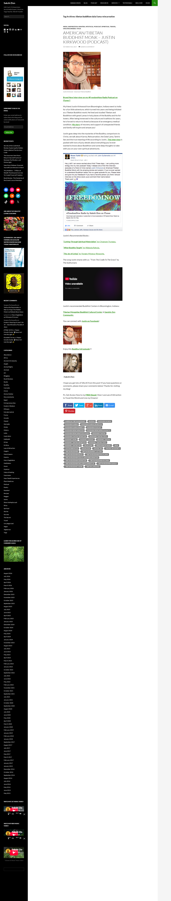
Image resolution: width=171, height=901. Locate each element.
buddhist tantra (103, 439)
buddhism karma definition (91, 424)
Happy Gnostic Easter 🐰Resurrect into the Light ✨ (13, 332)
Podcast (94, 3)
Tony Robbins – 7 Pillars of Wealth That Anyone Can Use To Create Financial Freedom (13, 173)
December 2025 (9, 594)
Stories (6, 511)
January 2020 (8, 727)
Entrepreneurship (10, 403)
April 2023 (7, 658)
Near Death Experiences (12, 478)
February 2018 (9, 736)
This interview (114, 139)
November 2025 (9, 597)
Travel (113, 26)
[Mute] (21, 814)
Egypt (6, 400)
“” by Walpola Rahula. (81, 247)
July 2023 (7, 649)
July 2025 (7, 609)
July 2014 (7, 781)
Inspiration (73, 26)
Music (148, 3)
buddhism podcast (94, 427)
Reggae (6, 496)
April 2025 (7, 615)
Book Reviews (8, 379)
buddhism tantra (99, 433)
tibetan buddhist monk (74, 466)
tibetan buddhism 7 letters (92, 451)
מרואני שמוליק (8, 330)
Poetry (6, 487)
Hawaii (6, 421)
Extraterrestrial (9, 412)
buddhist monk (71, 439)
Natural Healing (9, 472)
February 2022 (9, 685)
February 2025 (9, 618)
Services (115, 3)
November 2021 (9, 688)
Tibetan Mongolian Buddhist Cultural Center (82, 312)
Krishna (6, 445)
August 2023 (8, 646)
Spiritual (105, 26)
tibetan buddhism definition (75, 460)
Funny (6, 415)
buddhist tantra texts (97, 442)
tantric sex (98, 448)
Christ (6, 391)
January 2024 (8, 640)
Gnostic (6, 418)
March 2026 (8, 585)
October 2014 (8, 772)
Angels (6, 364)
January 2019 (8, 733)
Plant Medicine (9, 481)
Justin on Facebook (90, 321)
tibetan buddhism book (74, 454)
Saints (6, 499)
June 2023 (7, 652)
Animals (6, 370)
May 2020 (7, 718)
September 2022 (9, 673)
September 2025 (9, 603)
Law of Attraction (9, 448)
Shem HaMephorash (10, 502)
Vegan (6, 526)
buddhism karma (71, 424)
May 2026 (7, 579)
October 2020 (8, 703)
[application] (14, 810)
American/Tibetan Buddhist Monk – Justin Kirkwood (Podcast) (89, 37)
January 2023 (8, 667)
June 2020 (7, 715)
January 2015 (8, 766)
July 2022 (7, 676)
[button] (9, 85)
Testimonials (127, 3)
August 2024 (8, 631)
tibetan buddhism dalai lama (97, 454)
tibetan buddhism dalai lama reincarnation (81, 457)
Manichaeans (8, 454)
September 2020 (9, 706)
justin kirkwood (71, 448)
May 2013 (7, 793)
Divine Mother (8, 394)
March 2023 (8, 661)
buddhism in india (104, 421)
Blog (86, 3)
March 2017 (8, 757)
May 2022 (7, 682)
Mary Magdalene (9, 460)
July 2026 (7, 576)
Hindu (6, 427)
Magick (6, 451)
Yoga (78, 28)
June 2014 (7, 784)
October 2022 (8, 670)
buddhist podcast (87, 439)
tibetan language (93, 466)
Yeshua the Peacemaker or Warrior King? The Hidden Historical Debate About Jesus (13, 309)
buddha (92, 421)
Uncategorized (69, 28)
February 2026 (9, 588)
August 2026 (8, 573)
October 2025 (8, 600)
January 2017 (8, 763)
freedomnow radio (103, 445)
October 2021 (8, 691)
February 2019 (9, 730)
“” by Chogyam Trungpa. (89, 241)
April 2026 (7, 582)
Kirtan (6, 442)
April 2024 (7, 637)
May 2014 (7, 787)
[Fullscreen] (23, 814)
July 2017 (7, 748)
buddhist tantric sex (73, 445)
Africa (6, 358)
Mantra (81, 26)
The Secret (7, 517)
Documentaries (9, 397)
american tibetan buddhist (75, 421)
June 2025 (7, 612)
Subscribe (9, 132)
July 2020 (7, 712)
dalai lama (88, 445)
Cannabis (7, 388)
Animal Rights (8, 367)
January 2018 (8, 739)
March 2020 (8, 724)
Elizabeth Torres (9, 337)
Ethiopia (6, 409)
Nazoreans (7, 475)
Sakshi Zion (9, 3)
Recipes (6, 493)
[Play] (8, 814)
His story (76, 124)
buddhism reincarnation (74, 430)
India (65, 26)
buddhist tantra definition (75, 442)
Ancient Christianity (10, 361)
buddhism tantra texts (98, 436)
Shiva (5, 505)
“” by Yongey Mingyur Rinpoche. (84, 253)
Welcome (138, 3)
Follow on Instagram (15, 79)
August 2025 (8, 606)
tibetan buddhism (71, 451)
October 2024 (8, 627)
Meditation (7, 463)
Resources (104, 3)
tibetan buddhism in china (99, 460)
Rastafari (7, 490)
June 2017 (7, 751)
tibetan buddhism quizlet (107, 463)
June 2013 (7, 790)
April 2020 (7, 721)
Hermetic (7, 424)
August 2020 (8, 709)
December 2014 (9, 769)
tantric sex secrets (113, 448)
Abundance (7, 355)
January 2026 (8, 591)
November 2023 (9, 643)
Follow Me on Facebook (13, 55)
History (6, 430)
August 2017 (8, 745)
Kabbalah (7, 439)
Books (6, 382)
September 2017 (9, 742)
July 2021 (7, 697)
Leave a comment (87, 47)
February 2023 (9, 664)
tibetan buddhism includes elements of (79, 463)
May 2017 (7, 754)
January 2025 (8, 621)
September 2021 (9, 694)
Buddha (6, 385)
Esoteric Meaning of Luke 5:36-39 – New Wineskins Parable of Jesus (14, 324)
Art (5, 373)
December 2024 (9, 624)
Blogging (7, 376)
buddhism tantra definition (75, 436)
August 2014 (8, 778)
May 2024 (7, 634)
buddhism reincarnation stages (77, 433)
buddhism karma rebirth (74, 427)
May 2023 (7, 655)
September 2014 (9, 775)
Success (6, 514)
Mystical (89, 26)
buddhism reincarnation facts (98, 430)
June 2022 (7, 679)
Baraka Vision (75, 3)
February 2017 (9, 760)
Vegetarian (7, 529)
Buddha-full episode (81, 349)
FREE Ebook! (91, 395)
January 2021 (8, 700)
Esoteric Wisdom (9, 406)
